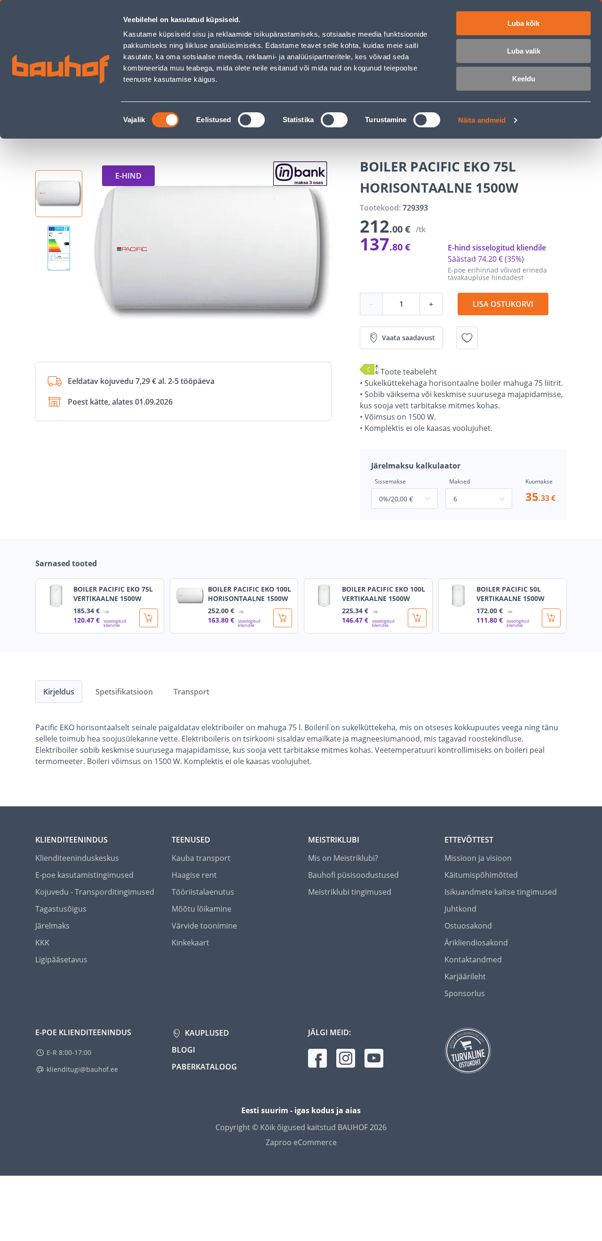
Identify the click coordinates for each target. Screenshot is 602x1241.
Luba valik (523, 51)
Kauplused (206, 1033)
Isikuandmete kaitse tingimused (500, 892)
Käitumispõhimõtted (481, 875)
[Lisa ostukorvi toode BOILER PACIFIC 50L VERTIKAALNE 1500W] (551, 618)
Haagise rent (194, 875)
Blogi (183, 1050)
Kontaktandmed (473, 959)
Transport (191, 692)
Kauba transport (201, 858)
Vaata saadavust (408, 337)
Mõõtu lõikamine (201, 909)
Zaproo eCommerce (301, 1142)
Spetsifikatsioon (124, 692)
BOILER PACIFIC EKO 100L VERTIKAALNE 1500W (383, 594)
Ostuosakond (468, 926)
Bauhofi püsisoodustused (353, 875)
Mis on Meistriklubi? (343, 858)
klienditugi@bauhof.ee (82, 1069)
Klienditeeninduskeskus (77, 858)
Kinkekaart (190, 942)
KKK (42, 942)
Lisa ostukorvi (503, 304)
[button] (58, 193)
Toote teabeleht (408, 372)
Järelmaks (52, 926)
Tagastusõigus (61, 909)
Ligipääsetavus (61, 959)
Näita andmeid (482, 120)
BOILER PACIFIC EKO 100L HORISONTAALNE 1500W (249, 594)
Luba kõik (523, 23)
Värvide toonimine (204, 926)
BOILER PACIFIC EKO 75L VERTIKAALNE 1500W (113, 594)
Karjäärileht (465, 976)
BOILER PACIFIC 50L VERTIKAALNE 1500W (510, 594)
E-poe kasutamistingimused (84, 875)
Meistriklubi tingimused (349, 892)
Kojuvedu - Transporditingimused (94, 892)
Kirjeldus (58, 692)
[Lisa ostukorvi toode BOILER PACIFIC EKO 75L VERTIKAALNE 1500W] (148, 618)
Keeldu (523, 79)
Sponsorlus (464, 993)
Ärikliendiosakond (476, 942)
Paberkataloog (204, 1066)
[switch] (251, 119)
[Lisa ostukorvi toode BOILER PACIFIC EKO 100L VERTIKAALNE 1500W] (417, 618)
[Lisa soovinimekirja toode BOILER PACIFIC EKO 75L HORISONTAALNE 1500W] (467, 338)
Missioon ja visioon (478, 858)
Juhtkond (460, 909)
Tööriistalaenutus (203, 892)
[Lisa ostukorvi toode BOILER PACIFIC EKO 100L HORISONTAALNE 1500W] (282, 618)
